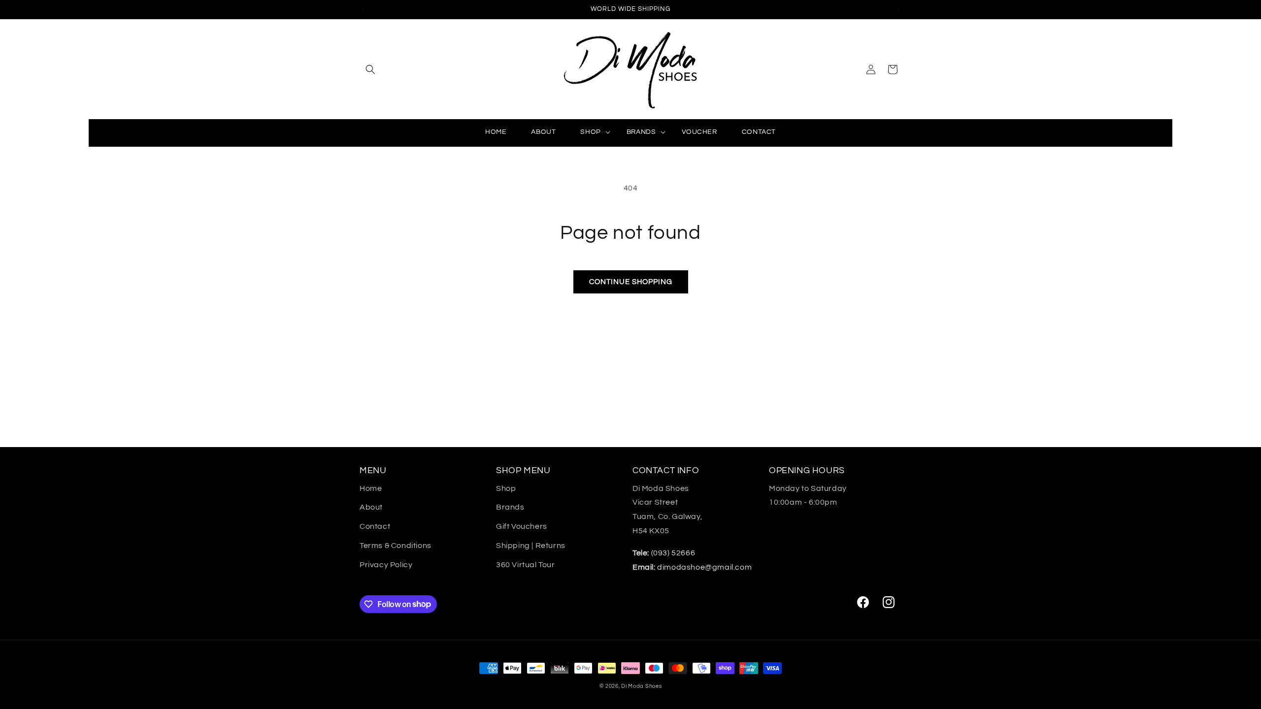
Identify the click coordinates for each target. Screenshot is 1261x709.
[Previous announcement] (363, 9)
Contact (375, 526)
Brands (510, 507)
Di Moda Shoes (641, 686)
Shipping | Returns (530, 545)
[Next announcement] (898, 9)
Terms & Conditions (395, 545)
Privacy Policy (386, 565)
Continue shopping (630, 282)
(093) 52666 (663, 553)
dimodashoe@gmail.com (692, 567)
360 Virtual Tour (525, 565)
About (371, 507)
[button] (370, 69)
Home (371, 488)
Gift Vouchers (521, 526)
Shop (506, 488)
